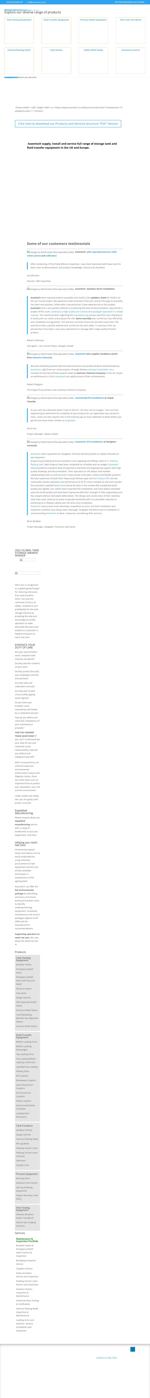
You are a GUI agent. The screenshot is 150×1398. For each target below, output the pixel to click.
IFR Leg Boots (22, 1143)
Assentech (36, 297)
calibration (51, 255)
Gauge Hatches (23, 997)
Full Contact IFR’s (101, 478)
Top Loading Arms (25, 1054)
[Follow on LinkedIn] (132, 1349)
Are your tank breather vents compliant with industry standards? (26, 655)
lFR (85, 481)
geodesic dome (99, 297)
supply (46, 143)
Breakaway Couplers (26, 1080)
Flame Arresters (24, 988)
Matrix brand (60, 485)
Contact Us (101, 1357)
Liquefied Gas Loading (27, 1066)
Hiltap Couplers (23, 1100)
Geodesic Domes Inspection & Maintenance (24, 1293)
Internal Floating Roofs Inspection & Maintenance (27, 1312)
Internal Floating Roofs (27, 1139)
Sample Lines (22, 1165)
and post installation (98, 369)
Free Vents (21, 993)
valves (30, 255)
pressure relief (109, 251)
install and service (64, 143)
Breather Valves (23, 964)
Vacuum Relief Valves (26, 1026)
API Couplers (22, 1075)
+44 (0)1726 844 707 (14, 2)
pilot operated (93, 251)
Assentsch (36, 506)
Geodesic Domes (24, 1130)
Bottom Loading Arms (26, 1041)
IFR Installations (95, 397)
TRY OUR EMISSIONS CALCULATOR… (130, 2)
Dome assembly (84, 318)
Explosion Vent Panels (27, 1182)
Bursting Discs (23, 1178)
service (37, 255)
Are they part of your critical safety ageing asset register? (25, 694)
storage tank (102, 143)
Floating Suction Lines (27, 1148)
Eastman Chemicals (42, 357)
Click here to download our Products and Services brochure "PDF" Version (68, 124)
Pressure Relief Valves (27, 1010)
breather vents (32, 900)
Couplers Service (24, 1268)
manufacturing (81, 315)
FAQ (109, 1357)
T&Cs (114, 1357)
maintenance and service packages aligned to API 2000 (27, 918)
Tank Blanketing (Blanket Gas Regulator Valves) (27, 1018)
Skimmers (21, 1160)
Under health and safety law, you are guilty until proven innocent (27, 799)
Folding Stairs (22, 1071)
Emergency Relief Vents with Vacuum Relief (25, 980)
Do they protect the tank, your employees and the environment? (27, 675)
